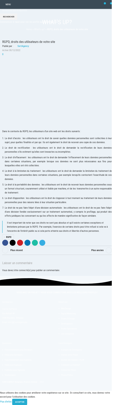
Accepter (19, 402)
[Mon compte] (15, 4)
